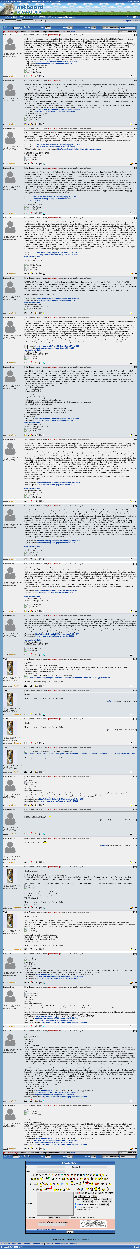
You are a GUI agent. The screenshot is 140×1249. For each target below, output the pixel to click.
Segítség (73, 1244)
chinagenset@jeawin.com (65, 17)
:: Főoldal (135, 1)
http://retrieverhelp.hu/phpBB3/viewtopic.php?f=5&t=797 (56, 1093)
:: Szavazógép (35, 1)
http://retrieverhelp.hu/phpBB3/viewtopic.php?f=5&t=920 (57, 62)
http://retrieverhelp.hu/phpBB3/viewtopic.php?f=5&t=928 (58, 145)
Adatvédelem (38, 1244)
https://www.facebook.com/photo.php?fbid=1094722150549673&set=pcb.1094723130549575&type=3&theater (67, 678)
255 (134, 17)
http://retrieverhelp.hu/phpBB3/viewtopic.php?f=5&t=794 (56, 1140)
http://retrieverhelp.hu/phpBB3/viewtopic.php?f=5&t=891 (56, 590)
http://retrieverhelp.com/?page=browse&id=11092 (55, 147)
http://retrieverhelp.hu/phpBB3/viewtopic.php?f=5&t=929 (58, 483)
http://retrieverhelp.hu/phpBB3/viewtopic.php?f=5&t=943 (57, 418)
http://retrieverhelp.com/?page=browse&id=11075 (56, 543)
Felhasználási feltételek (21, 1244)
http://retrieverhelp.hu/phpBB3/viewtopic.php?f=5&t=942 (55, 197)
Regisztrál (5, 1)
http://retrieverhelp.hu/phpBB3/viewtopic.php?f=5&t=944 (59, 253)
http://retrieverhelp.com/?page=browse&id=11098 (56, 485)
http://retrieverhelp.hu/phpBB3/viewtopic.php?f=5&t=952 (58, 299)
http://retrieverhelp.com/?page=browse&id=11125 (56, 301)
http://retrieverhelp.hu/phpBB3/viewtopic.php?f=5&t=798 (56, 1018)
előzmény (111, 701)
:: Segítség (56, 1)
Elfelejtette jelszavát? (131, 21)
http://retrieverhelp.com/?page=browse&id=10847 (54, 1143)
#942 (35, 905)
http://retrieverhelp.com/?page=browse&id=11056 (55, 111)
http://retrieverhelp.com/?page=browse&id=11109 (54, 420)
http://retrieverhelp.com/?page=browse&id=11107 (53, 199)
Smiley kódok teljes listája (47, 1229)
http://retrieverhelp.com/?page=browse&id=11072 (55, 64)
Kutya (73, 32)
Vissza (129, 1)
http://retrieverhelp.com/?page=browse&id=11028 (54, 593)
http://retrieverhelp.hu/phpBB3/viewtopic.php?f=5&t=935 (58, 541)
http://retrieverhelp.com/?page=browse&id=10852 (54, 1095)
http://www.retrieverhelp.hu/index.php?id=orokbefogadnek (79, 149)
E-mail (137, 1247)
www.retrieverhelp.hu (32, 201)
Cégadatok (5, 1244)
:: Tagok (27, 1)
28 (138, 17)
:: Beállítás (19, 1)
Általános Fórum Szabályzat (57, 1244)
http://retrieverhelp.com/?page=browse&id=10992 (54, 636)
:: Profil (12, 1)
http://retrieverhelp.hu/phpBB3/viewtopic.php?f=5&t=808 (61, 799)
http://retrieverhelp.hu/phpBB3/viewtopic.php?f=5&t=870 (57, 634)
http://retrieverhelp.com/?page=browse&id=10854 (54, 1020)
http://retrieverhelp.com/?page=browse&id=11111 (59, 255)
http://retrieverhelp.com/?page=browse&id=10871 (59, 801)
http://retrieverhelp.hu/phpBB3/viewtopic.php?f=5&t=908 (58, 109)
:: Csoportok (46, 1)
